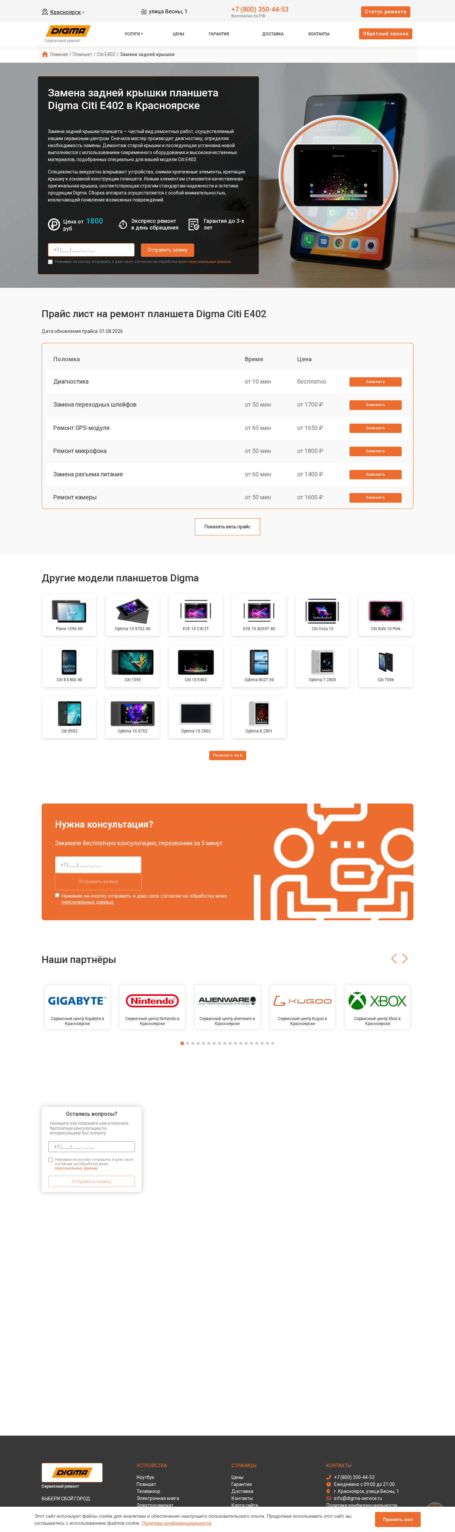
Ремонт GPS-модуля (81, 427)
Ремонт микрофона (80, 450)
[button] (393, 958)
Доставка (273, 34)
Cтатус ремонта (386, 11)
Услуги (132, 34)
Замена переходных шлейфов (95, 404)
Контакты (318, 34)
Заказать (375, 382)
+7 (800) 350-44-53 (259, 8)
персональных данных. (210, 262)
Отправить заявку (168, 249)
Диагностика (71, 381)
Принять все (398, 1519)
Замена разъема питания (88, 474)
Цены (178, 34)
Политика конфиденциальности (176, 1523)
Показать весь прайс (227, 526)
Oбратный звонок (386, 33)
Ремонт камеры (75, 497)
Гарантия (219, 34)
